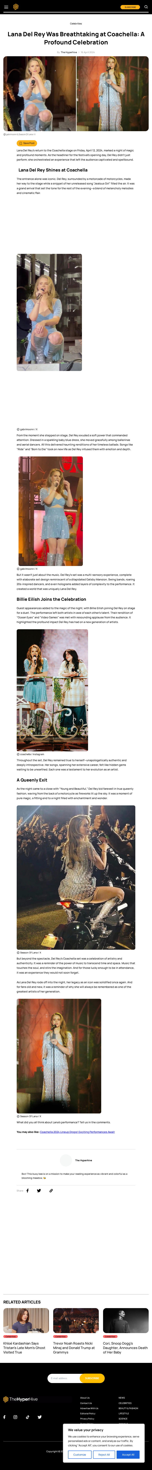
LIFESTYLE (124, 1413)
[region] (104, 1443)
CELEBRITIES (125, 1403)
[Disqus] (76, 1247)
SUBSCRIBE (130, 7)
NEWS (122, 1397)
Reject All (104, 1454)
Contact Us (86, 1403)
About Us (85, 1397)
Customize (79, 1454)
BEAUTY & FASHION (128, 1408)
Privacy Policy (87, 1418)
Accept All (128, 1454)
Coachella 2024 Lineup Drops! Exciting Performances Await (77, 1132)
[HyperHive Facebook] (4, 1417)
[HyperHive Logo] (15, 7)
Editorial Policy (87, 1413)
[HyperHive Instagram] (15, 1417)
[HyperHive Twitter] (39, 1417)
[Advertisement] (76, 226)
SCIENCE (123, 1418)
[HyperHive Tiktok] (27, 1417)
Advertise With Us (89, 1408)
